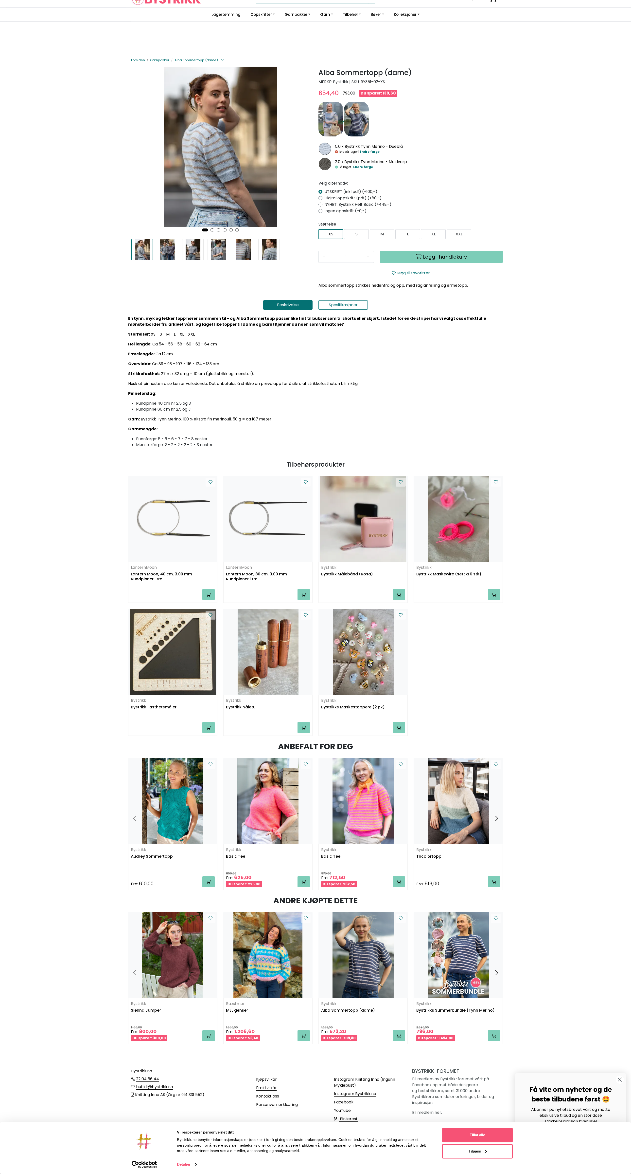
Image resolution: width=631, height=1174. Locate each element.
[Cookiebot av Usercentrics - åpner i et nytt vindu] (144, 1164)
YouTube (342, 1110)
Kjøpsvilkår (266, 1079)
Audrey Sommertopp (152, 856)
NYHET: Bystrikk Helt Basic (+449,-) (357, 204)
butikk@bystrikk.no (154, 1087)
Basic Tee (235, 856)
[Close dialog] (619, 1079)
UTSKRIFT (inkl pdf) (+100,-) (350, 191)
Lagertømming (226, 14)
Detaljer (184, 1164)
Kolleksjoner (405, 14)
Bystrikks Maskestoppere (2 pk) (353, 707)
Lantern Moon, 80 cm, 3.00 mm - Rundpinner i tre (258, 577)
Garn (325, 14)
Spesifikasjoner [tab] (343, 305)
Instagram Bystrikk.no (355, 1094)
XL (433, 234)
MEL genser (237, 1010)
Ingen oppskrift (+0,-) (345, 211)
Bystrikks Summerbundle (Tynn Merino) (455, 1010)
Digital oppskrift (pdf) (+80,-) (353, 198)
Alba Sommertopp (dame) (348, 1010)
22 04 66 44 (147, 1079)
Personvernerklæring (277, 1104)
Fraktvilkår (266, 1088)
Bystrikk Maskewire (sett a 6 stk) (448, 574)
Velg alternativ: (333, 183)
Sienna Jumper (146, 1010)
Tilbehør (350, 14)
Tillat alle (477, 1135)
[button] (205, 229)
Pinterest (348, 1119)
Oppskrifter (261, 14)
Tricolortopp (428, 856)
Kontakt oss (267, 1096)
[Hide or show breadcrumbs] (222, 60)
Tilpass (475, 1151)
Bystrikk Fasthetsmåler (153, 707)
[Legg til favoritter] (210, 482)
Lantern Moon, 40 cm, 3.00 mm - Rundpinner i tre (163, 577)
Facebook (343, 1102)
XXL (459, 234)
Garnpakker (296, 14)
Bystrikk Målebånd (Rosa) (347, 574)
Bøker (376, 14)
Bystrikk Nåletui (241, 707)
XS (331, 234)
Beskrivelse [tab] (288, 305)
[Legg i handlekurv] (208, 594)
